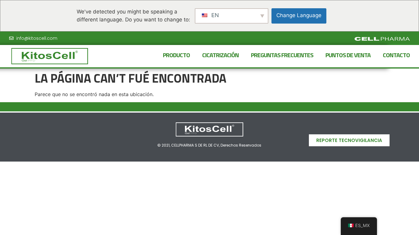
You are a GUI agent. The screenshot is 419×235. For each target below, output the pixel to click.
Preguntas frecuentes (282, 55)
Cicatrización (220, 55)
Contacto (396, 55)
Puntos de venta (348, 55)
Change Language (298, 15)
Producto (176, 55)
